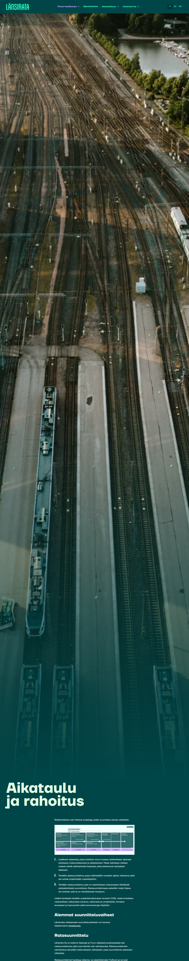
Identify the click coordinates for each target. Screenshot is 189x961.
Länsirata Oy (129, 6)
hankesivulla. (74, 926)
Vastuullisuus (109, 6)
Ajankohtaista (90, 6)
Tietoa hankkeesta (67, 6)
